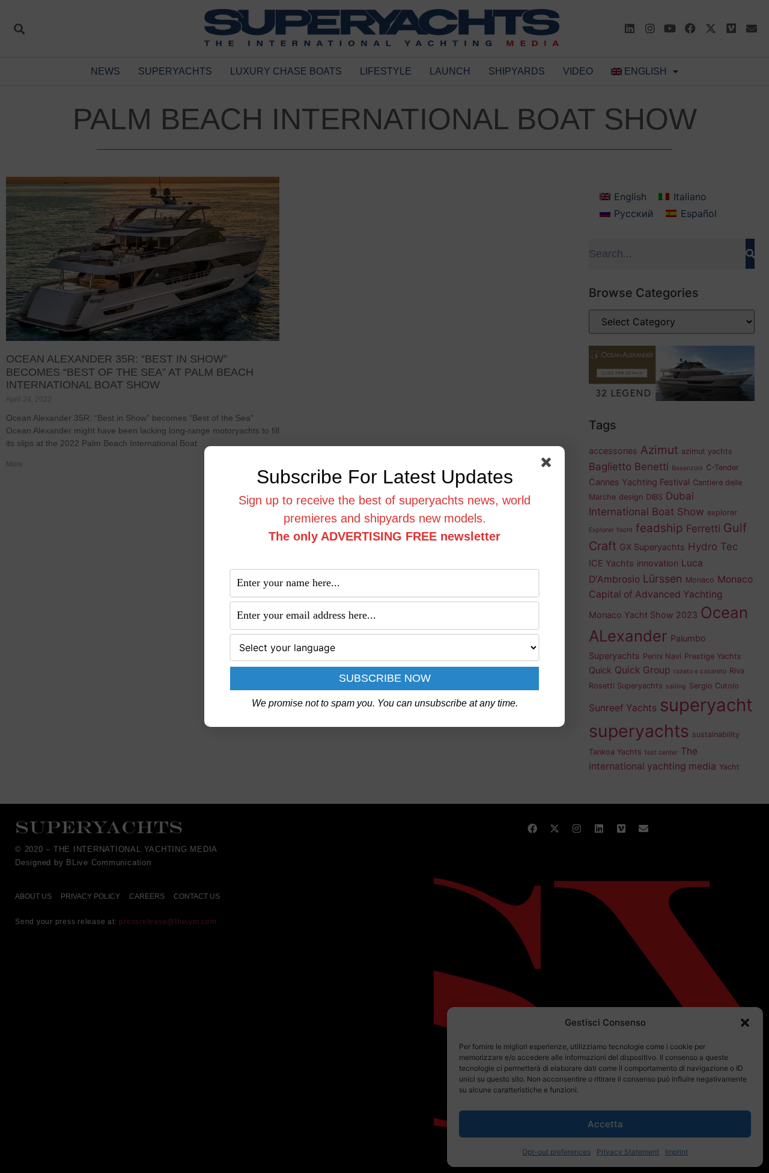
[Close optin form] (548, 465)
